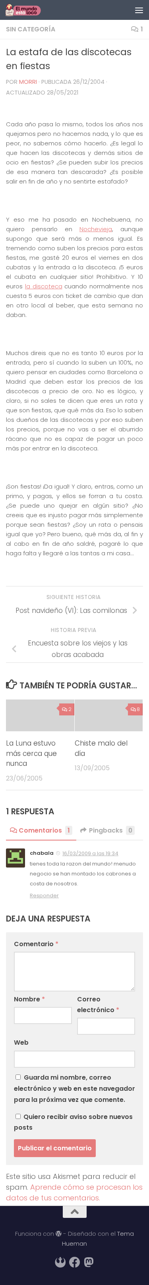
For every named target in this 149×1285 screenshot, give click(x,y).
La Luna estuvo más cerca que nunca (31, 753)
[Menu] (139, 10)
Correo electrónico (98, 1004)
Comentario (36, 944)
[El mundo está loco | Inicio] (29, 10)
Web (21, 1042)
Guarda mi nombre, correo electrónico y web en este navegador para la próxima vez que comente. (74, 1088)
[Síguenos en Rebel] (60, 1262)
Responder (44, 895)
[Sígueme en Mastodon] (89, 1262)
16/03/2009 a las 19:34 (90, 853)
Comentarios (44, 830)
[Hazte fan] (74, 1262)
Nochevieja (95, 229)
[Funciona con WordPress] (59, 1234)
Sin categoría (30, 29)
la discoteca (43, 286)
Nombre (29, 999)
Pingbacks (110, 830)
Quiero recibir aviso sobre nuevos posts (73, 1122)
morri (28, 82)
